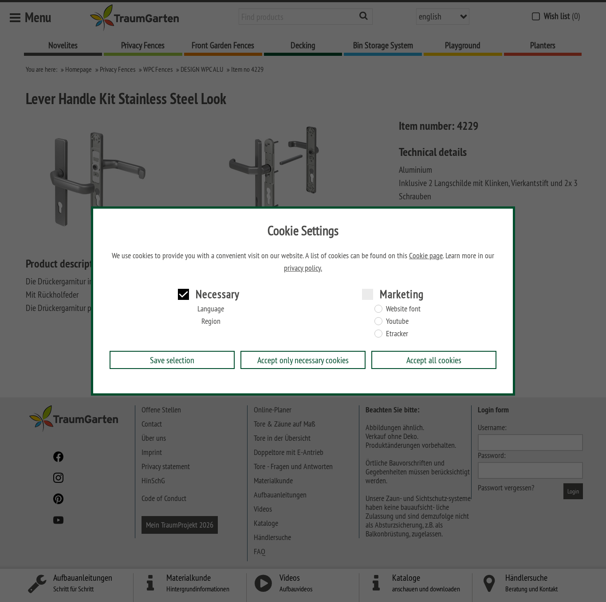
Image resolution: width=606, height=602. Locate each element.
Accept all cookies (433, 359)
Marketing (402, 294)
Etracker (397, 333)
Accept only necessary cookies (303, 359)
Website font (403, 309)
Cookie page (426, 255)
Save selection (172, 359)
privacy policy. (303, 268)
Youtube (397, 321)
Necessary (218, 294)
